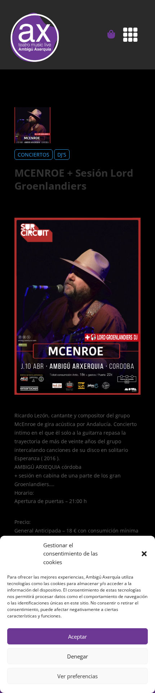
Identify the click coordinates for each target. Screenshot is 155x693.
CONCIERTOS (33, 154)
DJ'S (61, 154)
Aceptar (77, 636)
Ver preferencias (77, 676)
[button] (144, 553)
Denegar (77, 656)
